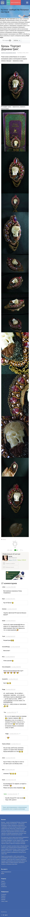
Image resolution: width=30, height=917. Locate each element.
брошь (4, 539)
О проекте (3, 894)
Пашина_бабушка (6, 743)
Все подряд (7, 40)
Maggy (3, 689)
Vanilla (3, 620)
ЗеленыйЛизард (6, 646)
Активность (4, 886)
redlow (3, 587)
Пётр (3, 656)
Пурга (3, 598)
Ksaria (3, 779)
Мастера (3, 885)
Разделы (3, 883)
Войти (8, 2)
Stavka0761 (5, 679)
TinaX (3, 636)
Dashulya (4, 609)
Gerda (10, 556)
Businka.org (4, 911)
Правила (3, 896)
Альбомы (17, 40)
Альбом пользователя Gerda (8, 52)
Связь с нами (4, 901)
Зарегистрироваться (15, 2)
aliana (3, 757)
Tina (5, 712)
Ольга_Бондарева (6, 666)
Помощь (3, 899)
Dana (3, 769)
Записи (3, 881)
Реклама (3, 898)
